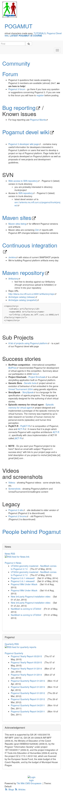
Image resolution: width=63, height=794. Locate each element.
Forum (10, 74)
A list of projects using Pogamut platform (27, 343)
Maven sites (16, 217)
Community (16, 63)
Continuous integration (29, 245)
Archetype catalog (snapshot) (22, 300)
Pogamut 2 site (15, 510)
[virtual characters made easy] (8, 9)
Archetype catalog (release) (21, 296)
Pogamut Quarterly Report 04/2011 (28, 705)
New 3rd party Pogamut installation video (30, 596)
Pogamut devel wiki (25, 132)
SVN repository (25, 193)
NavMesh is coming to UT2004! (26, 608)
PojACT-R (25, 425)
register (40, 95)
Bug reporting (18, 107)
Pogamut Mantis (38, 119)
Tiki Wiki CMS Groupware (29, 783)
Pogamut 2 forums (17, 516)
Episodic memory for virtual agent (31, 406)
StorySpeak (27, 392)
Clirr (37, 229)
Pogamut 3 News (13, 562)
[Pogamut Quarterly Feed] (31, 647)
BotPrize (12, 367)
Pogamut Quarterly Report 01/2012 (28, 693)
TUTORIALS (40, 33)
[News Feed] (31, 556)
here (34, 373)
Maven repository (23, 272)
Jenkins (12, 257)
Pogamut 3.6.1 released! (23, 578)
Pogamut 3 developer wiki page (23, 144)
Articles (21, 789)
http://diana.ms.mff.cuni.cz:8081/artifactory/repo (31, 293)
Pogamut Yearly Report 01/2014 (26, 668)
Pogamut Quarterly (14, 653)
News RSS (10, 553)
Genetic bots (30, 383)
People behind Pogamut (31, 531)
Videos (11, 482)
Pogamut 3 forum (16, 89)
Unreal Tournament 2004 (20, 389)
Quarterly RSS (12, 644)
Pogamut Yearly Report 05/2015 (26, 656)
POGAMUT (18, 26)
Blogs (11, 789)
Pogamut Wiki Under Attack (24, 584)
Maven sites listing (17, 223)
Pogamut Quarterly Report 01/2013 (28, 680)
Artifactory (13, 278)
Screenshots (14, 488)
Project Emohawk (36, 376)
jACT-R (18, 438)
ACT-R (21, 429)
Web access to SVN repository (23, 180)
